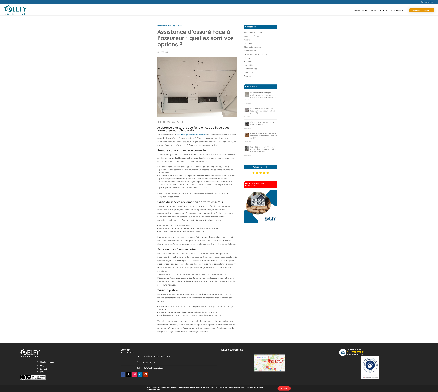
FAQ (42, 372)
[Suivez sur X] (128, 374)
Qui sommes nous (398, 10)
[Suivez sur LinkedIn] (140, 374)
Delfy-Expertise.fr (354, 349)
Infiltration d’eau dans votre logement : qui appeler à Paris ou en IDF (263, 110)
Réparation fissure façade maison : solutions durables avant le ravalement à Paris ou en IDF (260, 96)
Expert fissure (250, 50)
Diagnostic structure (252, 47)
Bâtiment (248, 43)
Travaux (247, 76)
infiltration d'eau (251, 69)
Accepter (284, 388)
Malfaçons (248, 72)
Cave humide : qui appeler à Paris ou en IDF (262, 123)
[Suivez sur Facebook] (123, 374)
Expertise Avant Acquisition (169, 26)
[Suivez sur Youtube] (145, 374)
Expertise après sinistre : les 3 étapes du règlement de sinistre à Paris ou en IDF (263, 149)
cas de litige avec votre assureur (192, 134)
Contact (43, 369)
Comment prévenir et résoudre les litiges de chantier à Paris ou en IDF (263, 135)
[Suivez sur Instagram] (134, 374)
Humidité (248, 61)
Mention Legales (47, 362)
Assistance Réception (253, 32)
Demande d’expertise (421, 10)
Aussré (247, 40)
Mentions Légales (153, 389)
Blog (42, 365)
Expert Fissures (361, 10)
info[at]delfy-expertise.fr (153, 368)
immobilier (248, 65)
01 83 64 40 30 (428, 2)
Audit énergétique (251, 36)
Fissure (247, 58)
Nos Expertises (378, 10)
